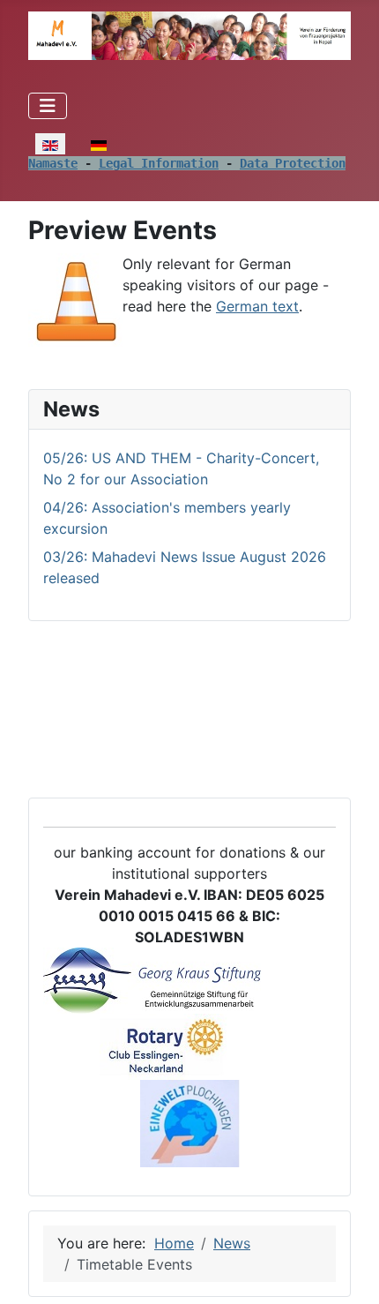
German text (257, 306)
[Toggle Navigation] (47, 106)
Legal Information (159, 163)
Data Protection (293, 163)
